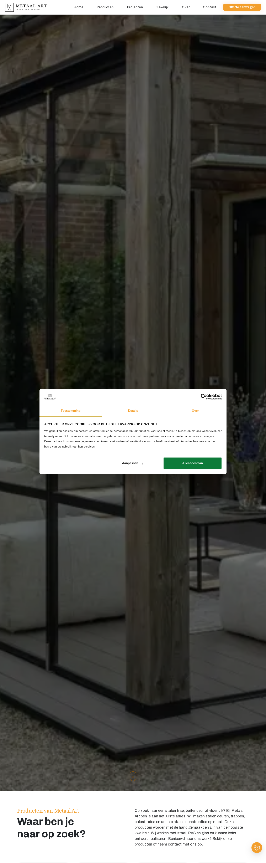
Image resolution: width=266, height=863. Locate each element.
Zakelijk (162, 7)
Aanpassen (130, 463)
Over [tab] (195, 410)
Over (186, 7)
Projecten (135, 7)
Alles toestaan (192, 463)
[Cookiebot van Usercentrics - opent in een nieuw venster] (204, 397)
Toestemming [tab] (70, 410)
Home (78, 7)
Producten (105, 7)
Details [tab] (133, 410)
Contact (210, 7)
